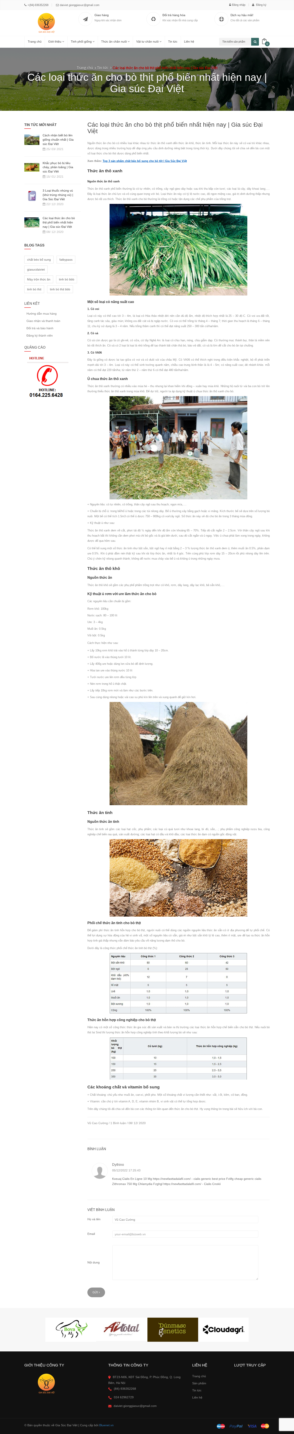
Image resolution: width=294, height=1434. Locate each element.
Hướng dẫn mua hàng (41, 313)
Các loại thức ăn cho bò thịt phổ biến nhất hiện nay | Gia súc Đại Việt (59, 222)
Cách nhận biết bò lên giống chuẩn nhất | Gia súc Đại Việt (58, 140)
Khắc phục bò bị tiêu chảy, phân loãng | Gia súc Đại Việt (58, 167)
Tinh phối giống (82, 41)
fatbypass (66, 259)
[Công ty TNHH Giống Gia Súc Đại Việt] (46, 23)
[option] (70, 1330)
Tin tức (172, 41)
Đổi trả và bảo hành (39, 328)
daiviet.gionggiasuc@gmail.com (79, 5)
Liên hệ (189, 41)
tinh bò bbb (66, 279)
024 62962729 (124, 1397)
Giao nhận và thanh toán (43, 321)
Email (91, 1233)
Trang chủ (199, 1376)
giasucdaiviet (36, 269)
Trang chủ (35, 41)
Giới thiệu (55, 41)
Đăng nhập (238, 4)
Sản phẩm (199, 1383)
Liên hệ (197, 1397)
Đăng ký (260, 4)
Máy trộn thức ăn (38, 279)
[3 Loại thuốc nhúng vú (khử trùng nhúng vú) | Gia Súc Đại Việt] (31, 195)
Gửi (96, 1292)
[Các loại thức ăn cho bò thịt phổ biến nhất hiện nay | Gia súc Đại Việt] (31, 222)
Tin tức (196, 1390)
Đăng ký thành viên (39, 335)
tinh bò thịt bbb (60, 289)
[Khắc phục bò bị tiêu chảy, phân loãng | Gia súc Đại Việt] (31, 167)
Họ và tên (94, 1219)
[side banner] (46, 378)
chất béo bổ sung (39, 259)
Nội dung (93, 1262)
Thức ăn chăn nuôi (114, 41)
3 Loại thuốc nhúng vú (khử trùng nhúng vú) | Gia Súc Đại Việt (58, 195)
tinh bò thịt (34, 289)
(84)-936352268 (125, 1388)
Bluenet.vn (106, 1425)
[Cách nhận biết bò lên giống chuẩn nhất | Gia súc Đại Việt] (31, 139)
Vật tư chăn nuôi (147, 41)
